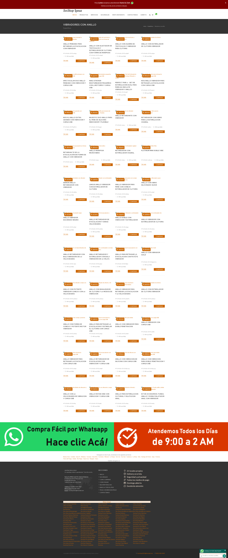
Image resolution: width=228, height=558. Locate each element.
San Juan (123, 456)
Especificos (150, 26)
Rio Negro (79, 458)
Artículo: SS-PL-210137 (70, 227)
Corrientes (101, 456)
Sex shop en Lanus (138, 539)
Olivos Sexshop (137, 504)
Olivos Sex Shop (102, 504)
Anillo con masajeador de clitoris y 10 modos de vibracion (100, 291)
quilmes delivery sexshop (105, 505)
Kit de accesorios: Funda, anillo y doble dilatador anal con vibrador (152, 396)
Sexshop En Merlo (86, 517)
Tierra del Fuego (67, 458)
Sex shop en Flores (121, 541)
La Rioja (135, 456)
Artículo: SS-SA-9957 (96, 127)
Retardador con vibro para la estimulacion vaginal (151, 120)
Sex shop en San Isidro (122, 534)
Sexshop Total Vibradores (140, 541)
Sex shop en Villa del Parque (141, 532)
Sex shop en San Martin (87, 534)
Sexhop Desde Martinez (122, 515)
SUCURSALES (104, 477)
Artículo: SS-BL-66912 (122, 264)
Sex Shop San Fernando (87, 519)
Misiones (106, 456)
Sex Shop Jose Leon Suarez (140, 524)
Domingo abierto (134, 483)
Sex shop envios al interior (105, 532)
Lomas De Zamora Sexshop (123, 509)
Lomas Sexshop (120, 504)
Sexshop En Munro (103, 519)
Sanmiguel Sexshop (103, 507)
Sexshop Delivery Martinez (70, 515)
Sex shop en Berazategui (70, 511)
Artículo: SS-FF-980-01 (70, 127)
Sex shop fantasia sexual (105, 528)
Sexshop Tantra (102, 541)
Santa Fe (78, 456)
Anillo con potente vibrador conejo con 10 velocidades (74, 291)
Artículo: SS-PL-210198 (96, 368)
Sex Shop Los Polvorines (87, 522)
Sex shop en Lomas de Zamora (106, 539)
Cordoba (73, 456)
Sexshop (100, 545)
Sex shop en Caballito (104, 511)
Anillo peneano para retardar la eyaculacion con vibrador (74, 46)
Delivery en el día (134, 474)
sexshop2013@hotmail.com (76, 490)
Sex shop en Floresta (86, 541)
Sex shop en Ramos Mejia (70, 535)
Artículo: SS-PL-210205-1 (97, 298)
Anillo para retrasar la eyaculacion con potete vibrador (126, 256)
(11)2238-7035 (75, 488)
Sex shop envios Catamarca (70, 532)
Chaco (96, 458)
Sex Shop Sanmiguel (103, 517)
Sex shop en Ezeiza (68, 543)
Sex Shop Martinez (138, 520)
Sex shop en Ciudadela (87, 545)
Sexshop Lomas (102, 534)
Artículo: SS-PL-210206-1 (123, 298)
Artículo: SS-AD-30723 (148, 229)
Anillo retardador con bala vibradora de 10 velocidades (74, 256)
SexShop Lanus (67, 534)
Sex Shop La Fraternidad (105, 524)
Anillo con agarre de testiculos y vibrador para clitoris (125, 46)
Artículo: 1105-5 (121, 160)
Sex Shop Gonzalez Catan (70, 528)
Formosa (158, 456)
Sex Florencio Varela (138, 507)
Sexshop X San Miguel (122, 543)
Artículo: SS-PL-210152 (96, 333)
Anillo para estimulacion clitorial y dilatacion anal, (126, 396)
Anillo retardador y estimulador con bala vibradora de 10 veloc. (99, 256)
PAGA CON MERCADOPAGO (108, 490)
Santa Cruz (86, 458)
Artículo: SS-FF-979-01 (148, 90)
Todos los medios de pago (137, 480)
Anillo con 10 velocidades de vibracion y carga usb (75, 396)
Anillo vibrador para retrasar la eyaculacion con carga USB (74, 361)
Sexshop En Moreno (121, 517)
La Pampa (112, 456)
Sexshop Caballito (86, 513)
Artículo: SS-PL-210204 (71, 333)
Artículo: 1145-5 (95, 160)
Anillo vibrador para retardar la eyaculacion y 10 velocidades (126, 291)
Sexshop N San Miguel (104, 537)
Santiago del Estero (146, 456)
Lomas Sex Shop (67, 507)
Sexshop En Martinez (139, 515)
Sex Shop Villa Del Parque (70, 517)
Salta (139, 456)
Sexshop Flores (120, 532)
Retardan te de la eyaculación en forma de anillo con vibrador (74, 154)
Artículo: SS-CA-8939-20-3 (149, 262)
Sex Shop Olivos (102, 520)
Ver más (65, 60)
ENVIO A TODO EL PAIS (107, 487)
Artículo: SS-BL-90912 (96, 264)
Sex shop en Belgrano (139, 509)
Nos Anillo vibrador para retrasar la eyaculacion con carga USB (152, 83)
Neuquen (92, 458)
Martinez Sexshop (86, 504)
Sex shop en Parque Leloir (88, 537)
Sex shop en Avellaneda (87, 509)
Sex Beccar (119, 507)
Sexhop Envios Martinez (104, 513)
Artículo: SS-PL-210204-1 (71, 298)
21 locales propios (134, 471)
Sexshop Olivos (137, 537)
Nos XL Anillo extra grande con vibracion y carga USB (74, 120)
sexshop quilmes (120, 539)
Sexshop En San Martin (104, 526)
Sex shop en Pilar (103, 535)
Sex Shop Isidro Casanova (123, 526)
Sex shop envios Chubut (122, 530)
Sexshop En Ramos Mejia (140, 522)
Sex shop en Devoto (103, 543)
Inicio (144, 26)
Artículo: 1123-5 (121, 125)
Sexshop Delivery (120, 513)
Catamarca (129, 456)
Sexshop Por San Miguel (87, 539)
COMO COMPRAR (105, 479)
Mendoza (83, 456)
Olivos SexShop (67, 505)
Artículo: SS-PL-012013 (148, 403)
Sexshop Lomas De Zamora (140, 534)
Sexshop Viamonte (86, 543)
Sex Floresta (66, 509)
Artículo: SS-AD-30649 (97, 194)
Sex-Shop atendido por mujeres (124, 511)
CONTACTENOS (105, 492)
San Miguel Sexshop (86, 507)
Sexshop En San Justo (69, 526)
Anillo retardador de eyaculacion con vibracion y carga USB (99, 361)
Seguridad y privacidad (136, 477)
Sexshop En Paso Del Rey (123, 520)
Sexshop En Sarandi (86, 528)
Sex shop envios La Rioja (87, 530)
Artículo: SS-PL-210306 (123, 53)
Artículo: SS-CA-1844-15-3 (149, 368)
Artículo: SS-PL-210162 (148, 332)
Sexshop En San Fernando (88, 524)
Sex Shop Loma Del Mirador (123, 522)
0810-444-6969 (70, 56)
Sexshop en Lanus (103, 515)
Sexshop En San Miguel (139, 526)
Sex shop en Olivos (121, 537)
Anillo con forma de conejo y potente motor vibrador (74, 326)
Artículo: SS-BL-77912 (70, 264)
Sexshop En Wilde (138, 530)
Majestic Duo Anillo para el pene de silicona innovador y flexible (100, 120)
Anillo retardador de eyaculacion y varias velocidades (99, 222)
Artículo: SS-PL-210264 (97, 229)
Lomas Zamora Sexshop (69, 504)
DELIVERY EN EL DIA (106, 485)
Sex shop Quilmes (121, 519)
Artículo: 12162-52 (147, 160)
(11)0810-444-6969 (76, 486)
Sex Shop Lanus (67, 524)
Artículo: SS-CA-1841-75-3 (123, 368)
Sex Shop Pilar (67, 520)
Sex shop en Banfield (104, 509)
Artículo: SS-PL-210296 (97, 55)
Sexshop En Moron (68, 519)
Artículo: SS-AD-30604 (71, 192)
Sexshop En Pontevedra (70, 522)
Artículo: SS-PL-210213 (122, 403)
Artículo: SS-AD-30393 (122, 227)
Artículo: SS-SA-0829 (70, 90)
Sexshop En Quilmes (104, 522)
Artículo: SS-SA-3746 (122, 92)
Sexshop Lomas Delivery (122, 535)
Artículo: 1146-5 (147, 127)
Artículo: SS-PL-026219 (123, 194)
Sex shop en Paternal (139, 535)
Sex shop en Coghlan (139, 543)
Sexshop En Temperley (122, 528)
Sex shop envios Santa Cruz (140, 528)
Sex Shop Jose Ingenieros (88, 526)
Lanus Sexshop (120, 545)
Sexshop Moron (67, 537)
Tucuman (89, 456)
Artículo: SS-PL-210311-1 (149, 53)
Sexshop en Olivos (86, 520)
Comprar (81, 61)
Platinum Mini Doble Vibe (152, 150)
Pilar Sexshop (84, 505)
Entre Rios (95, 456)
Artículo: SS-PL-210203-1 (149, 298)
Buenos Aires (66, 456)
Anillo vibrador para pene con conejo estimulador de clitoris (126, 187)
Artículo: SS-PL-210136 (148, 192)
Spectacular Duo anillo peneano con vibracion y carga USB (74, 83)
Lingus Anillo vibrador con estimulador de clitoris (99, 187)
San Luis (118, 456)
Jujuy (153, 456)
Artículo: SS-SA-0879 (70, 403)
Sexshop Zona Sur (68, 545)
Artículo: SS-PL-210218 (122, 333)
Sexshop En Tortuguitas (105, 530)
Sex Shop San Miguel (139, 517)
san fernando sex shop (139, 505)
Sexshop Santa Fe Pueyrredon (71, 541)
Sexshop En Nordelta (139, 519)
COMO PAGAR (104, 482)
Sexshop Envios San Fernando (89, 532)
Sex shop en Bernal (86, 511)
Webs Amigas (107, 502)
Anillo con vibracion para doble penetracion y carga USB (153, 361)
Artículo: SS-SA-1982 (96, 403)
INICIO (102, 474)
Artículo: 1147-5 (69, 162)
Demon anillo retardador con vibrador (70, 185)
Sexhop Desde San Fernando (89, 515)
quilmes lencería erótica (122, 505)
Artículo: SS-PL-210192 (70, 368)
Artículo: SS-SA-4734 (96, 90)
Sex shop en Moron (68, 539)
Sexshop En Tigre (68, 530)
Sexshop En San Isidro (122, 524)
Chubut (74, 458)
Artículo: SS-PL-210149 (70, 53)
